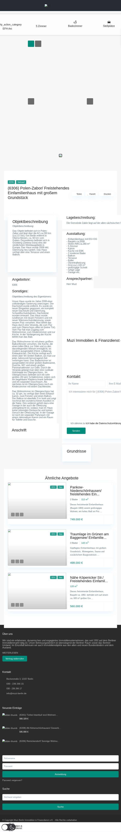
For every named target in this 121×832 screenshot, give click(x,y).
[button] (31, 101)
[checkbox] (68, 423)
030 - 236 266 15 (15, 683)
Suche (60, 806)
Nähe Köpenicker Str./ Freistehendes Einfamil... (89, 579)
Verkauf (21, 182)
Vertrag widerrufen (15, 658)
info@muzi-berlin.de (16, 693)
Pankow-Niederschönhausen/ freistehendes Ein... (85, 490)
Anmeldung (60, 774)
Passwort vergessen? (12, 780)
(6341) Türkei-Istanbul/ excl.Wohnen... (38, 715)
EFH (5, 28)
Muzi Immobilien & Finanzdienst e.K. (15, 827)
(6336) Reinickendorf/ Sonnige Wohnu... (39, 741)
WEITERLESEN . (11, 653)
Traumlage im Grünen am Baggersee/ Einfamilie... (89, 536)
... (101, 511)
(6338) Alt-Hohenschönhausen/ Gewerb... (40, 728)
